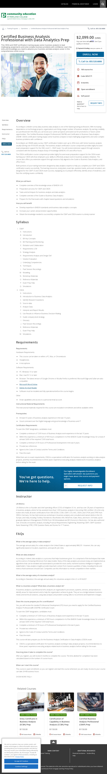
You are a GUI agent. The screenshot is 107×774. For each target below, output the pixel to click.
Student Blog (91, 753)
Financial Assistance (79, 753)
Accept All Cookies (21, 761)
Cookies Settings (21, 766)
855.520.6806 (6, 154)
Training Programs (12, 28)
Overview (5, 120)
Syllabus (5, 125)
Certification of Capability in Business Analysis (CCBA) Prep (60, 721)
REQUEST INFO (96, 103)
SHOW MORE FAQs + (24, 677)
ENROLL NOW (90, 54)
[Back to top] (53, 750)
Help (74, 756)
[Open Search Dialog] (103, 4)
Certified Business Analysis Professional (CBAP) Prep (89, 721)
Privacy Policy (69, 769)
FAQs (4, 139)
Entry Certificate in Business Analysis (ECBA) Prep (28, 721)
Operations (24, 28)
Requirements (7, 129)
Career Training (45, 753)
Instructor (6, 134)
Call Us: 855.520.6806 (96, 28)
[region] (21, 755)
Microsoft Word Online (28, 384)
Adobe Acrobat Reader (28, 388)
